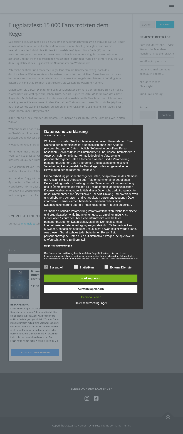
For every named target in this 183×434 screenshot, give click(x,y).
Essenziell (56, 267)
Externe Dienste (121, 267)
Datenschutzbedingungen (91, 303)
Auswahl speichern (91, 288)
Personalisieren (91, 297)
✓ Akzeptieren (90, 278)
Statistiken (87, 267)
